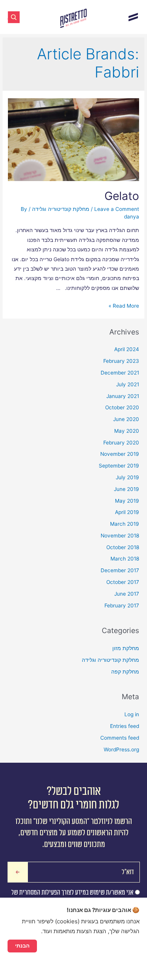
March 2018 (124, 559)
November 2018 (120, 536)
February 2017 (121, 605)
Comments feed (119, 738)
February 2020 (121, 443)
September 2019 (119, 466)
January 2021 (122, 396)
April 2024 (126, 349)
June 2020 (126, 419)
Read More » (124, 306)
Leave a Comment (116, 209)
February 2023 (121, 361)
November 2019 (119, 454)
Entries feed (124, 726)
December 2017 (120, 570)
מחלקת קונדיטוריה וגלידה (60, 209)
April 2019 (127, 512)
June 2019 (126, 489)
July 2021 (127, 384)
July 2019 (127, 477)
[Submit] (18, 872)
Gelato (121, 196)
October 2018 (122, 547)
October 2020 (122, 407)
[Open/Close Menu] (133, 16)
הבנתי (22, 946)
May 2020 (126, 431)
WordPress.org (121, 749)
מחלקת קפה (125, 672)
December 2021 (120, 373)
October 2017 (122, 582)
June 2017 (126, 594)
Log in (131, 714)
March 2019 (124, 524)
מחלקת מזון (125, 648)
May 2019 (127, 501)
